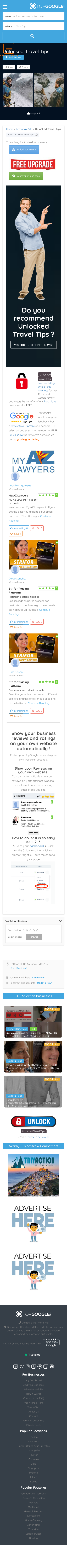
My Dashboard (33, 1380)
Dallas (33, 1481)
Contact (33, 1416)
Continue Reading (38, 703)
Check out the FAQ (33, 1398)
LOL (39, 528)
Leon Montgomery (20, 485)
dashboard (37, 846)
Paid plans (50, 401)
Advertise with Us (33, 1389)
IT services (34, 1529)
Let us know (16, 434)
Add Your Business (33, 1384)
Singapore (33, 1468)
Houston (33, 1454)
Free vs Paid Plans (33, 1402)
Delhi (33, 1463)
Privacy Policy (33, 1425)
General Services (17, 1029)
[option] (18, 90)
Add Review (15, 57)
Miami (33, 1477)
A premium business (28, 175)
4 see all (35, 113)
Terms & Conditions (33, 1420)
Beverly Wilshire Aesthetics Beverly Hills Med (33, 1065)
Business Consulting (34, 1498)
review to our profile (23, 426)
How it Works (33, 1393)
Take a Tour (33, 1407)
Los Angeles (33, 1450)
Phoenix (33, 1472)
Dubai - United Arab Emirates (34, 1445)
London (34, 1437)
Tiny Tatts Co (14, 1100)
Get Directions (19, 967)
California (34, 1459)
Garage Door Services (33, 1493)
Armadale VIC (24, 129)
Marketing (33, 1506)
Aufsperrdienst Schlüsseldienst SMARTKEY (33, 1033)
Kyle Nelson (16, 672)
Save (10, 67)
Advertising (33, 1524)
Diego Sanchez (17, 578)
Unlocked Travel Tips (33, 1131)
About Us (34, 1411)
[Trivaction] (33, 1175)
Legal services (33, 1533)
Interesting (21, 528)
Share (24, 67)
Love (17, 533)
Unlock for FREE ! (26, 149)
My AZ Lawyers (18, 495)
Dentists (33, 1502)
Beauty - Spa (15, 1060)
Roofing (33, 1538)
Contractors (33, 1515)
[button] (8, 48)
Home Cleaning (33, 1520)
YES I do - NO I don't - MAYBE (33, 345)
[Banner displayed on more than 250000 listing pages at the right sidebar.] (33, 1222)
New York (33, 1441)
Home (9, 129)
